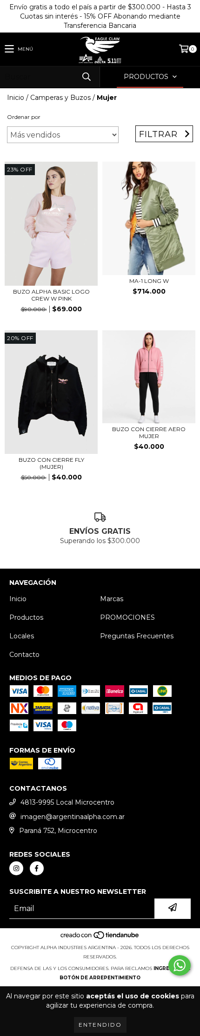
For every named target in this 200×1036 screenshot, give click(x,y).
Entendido (100, 1024)
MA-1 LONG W (149, 280)
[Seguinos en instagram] (16, 868)
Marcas (111, 599)
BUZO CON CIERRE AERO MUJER (149, 432)
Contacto (24, 654)
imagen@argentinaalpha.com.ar (72, 817)
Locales (21, 636)
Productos (26, 617)
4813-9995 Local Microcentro (67, 802)
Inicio (15, 97)
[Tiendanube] (100, 938)
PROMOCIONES (127, 617)
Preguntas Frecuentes (136, 636)
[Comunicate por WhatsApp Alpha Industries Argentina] (179, 965)
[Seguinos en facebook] (37, 868)
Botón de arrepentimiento (100, 978)
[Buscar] (86, 76)
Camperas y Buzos (60, 97)
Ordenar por (23, 116)
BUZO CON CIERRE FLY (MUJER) (51, 463)
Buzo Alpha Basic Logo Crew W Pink (51, 295)
